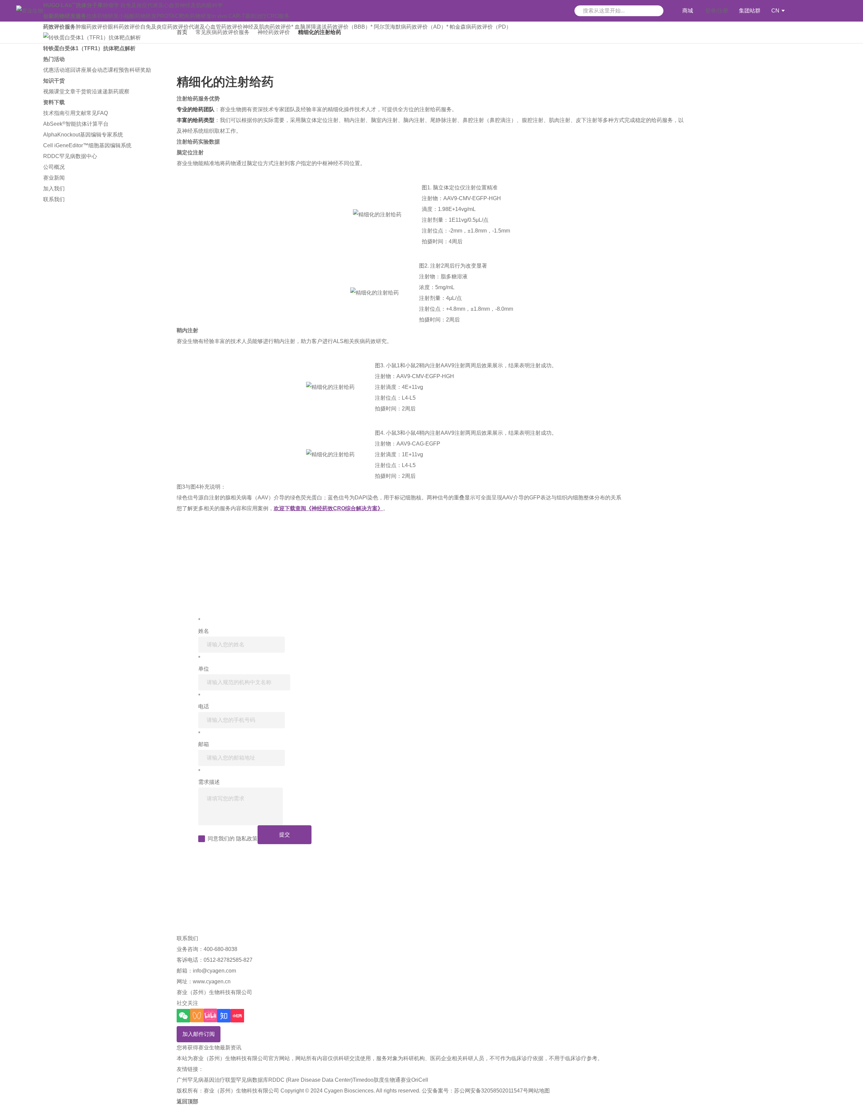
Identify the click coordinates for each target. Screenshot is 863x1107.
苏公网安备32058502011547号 (491, 1091)
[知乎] (224, 1015)
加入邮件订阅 (198, 1034)
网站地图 (539, 1091)
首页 (182, 32)
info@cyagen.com (214, 971)
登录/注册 (716, 10)
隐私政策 (247, 838)
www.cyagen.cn (212, 981)
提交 (284, 834)
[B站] (210, 1015)
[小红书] (237, 1015)
